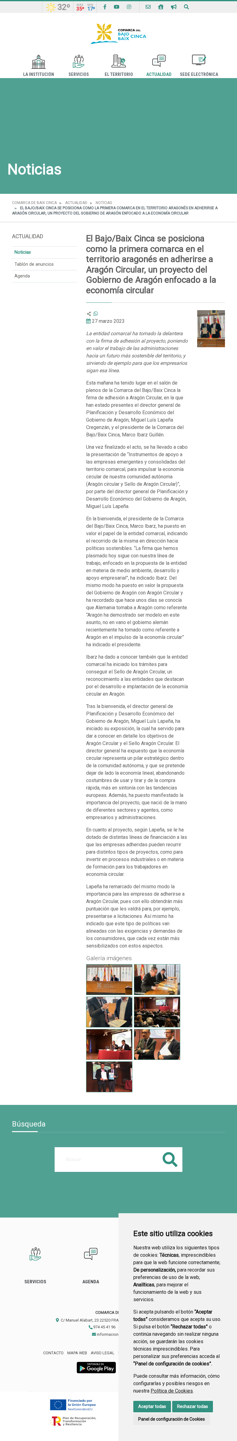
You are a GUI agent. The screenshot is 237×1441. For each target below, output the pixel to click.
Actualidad (159, 74)
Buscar (170, 1159)
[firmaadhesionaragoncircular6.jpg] (109, 1012)
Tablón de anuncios (34, 264)
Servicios (79, 74)
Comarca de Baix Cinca (34, 203)
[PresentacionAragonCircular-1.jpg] (157, 1012)
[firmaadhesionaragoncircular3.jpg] (157, 979)
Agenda (22, 276)
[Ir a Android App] (96, 1367)
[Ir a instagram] (129, 7)
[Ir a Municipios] (161, 7)
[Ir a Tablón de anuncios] (174, 7)
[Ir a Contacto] (148, 7)
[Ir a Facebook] (104, 7)
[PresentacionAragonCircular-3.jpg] (157, 1044)
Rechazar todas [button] (192, 1406)
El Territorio (119, 74)
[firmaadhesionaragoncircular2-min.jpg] (109, 979)
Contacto (53, 1353)
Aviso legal (102, 1353)
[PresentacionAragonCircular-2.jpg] (109, 1044)
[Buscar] (186, 7)
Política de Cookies (172, 1391)
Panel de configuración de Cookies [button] (171, 1419)
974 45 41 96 (103, 1327)
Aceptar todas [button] (152, 1406)
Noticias (104, 203)
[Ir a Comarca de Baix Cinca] (118, 34)
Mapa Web (77, 1353)
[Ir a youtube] (116, 7)
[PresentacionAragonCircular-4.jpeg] (109, 1076)
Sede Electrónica (199, 74)
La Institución (38, 74)
